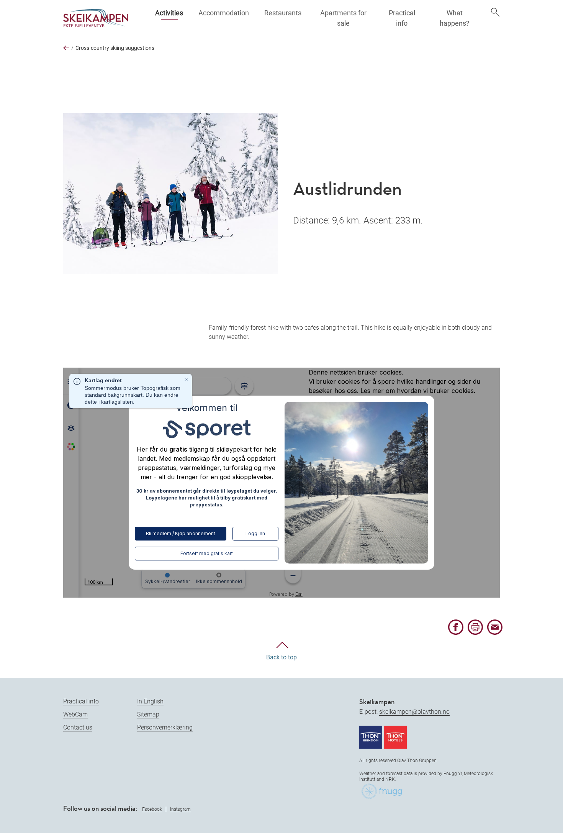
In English (150, 701)
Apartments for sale (343, 18)
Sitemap (148, 714)
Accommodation (223, 13)
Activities (169, 13)
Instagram (180, 809)
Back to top (281, 657)
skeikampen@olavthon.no (414, 711)
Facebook (152, 809)
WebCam (75, 714)
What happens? (455, 18)
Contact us (77, 727)
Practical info (402, 18)
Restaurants (282, 13)
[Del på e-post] (494, 633)
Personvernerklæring (165, 727)
